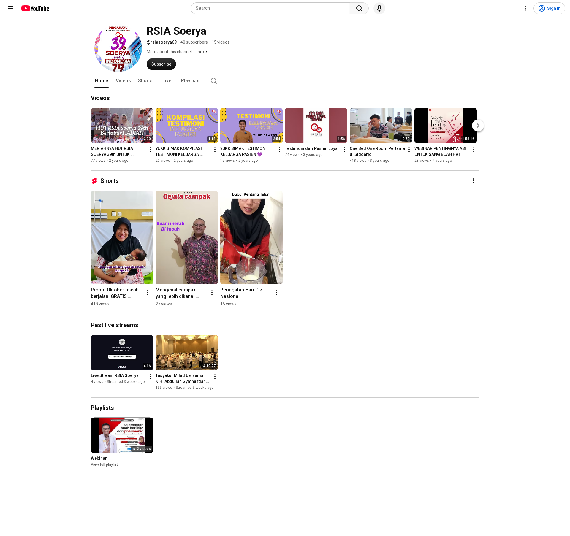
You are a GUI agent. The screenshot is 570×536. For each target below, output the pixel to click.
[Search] (359, 8)
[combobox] (272, 8)
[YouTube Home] (35, 8)
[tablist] (285, 81)
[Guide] (10, 8)
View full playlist (104, 464)
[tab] (101, 81)
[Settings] (525, 8)
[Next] (478, 125)
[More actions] (150, 150)
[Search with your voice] (379, 8)
